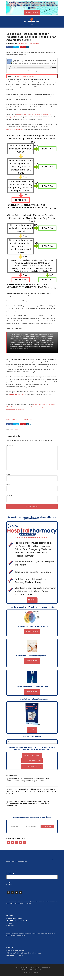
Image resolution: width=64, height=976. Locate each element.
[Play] (9, 67)
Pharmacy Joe (32, 19)
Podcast (9, 923)
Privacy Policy (35, 967)
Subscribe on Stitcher (32, 766)
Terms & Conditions (21, 967)
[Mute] (51, 67)
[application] (32, 67)
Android (24, 76)
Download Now (32, 632)
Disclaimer (46, 967)
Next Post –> (28, 419)
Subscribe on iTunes (32, 755)
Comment (10, 445)
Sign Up (47, 826)
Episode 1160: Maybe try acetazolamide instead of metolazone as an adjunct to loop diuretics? (27, 780)
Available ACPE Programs (15, 955)
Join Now (32, 600)
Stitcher (31, 76)
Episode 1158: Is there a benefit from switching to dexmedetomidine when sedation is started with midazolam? (27, 803)
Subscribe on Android (32, 761)
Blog (16, 429)
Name (9, 474)
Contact (9, 884)
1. (30, 71)
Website (9, 495)
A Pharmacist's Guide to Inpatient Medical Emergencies (24, 953)
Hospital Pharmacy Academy (16, 951)
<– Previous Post (11, 419)
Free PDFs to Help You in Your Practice (19, 921)
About (9, 882)
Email (8, 485)
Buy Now (32, 730)
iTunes (18, 76)
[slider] (54, 66)
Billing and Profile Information (32, 969)
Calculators (10, 926)
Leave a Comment (34, 43)
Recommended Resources (15, 919)
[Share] (27, 47)
